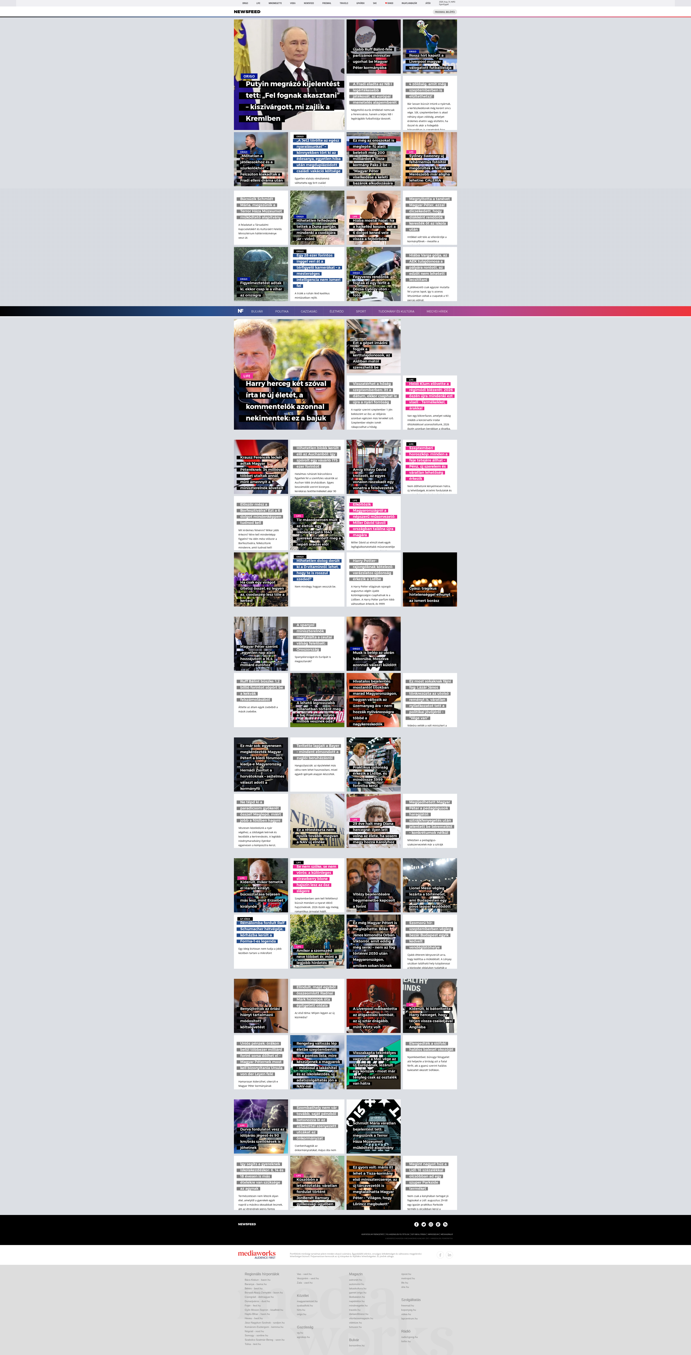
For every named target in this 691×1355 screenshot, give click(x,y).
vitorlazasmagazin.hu (361, 1318)
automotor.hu (356, 1284)
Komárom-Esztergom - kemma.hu (264, 1326)
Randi (390, 3)
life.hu (404, 1282)
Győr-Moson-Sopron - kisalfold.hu (264, 1309)
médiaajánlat (447, 1234)
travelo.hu (354, 1309)
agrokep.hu (303, 1337)
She (375, 3)
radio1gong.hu (409, 1337)
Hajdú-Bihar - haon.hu (257, 1314)
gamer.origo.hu (357, 1292)
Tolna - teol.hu (253, 1344)
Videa (292, 3)
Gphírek (360, 3)
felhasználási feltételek (397, 1234)
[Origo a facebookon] (416, 1224)
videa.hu (406, 1314)
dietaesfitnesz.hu (358, 1314)
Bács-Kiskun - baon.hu (257, 1279)
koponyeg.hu (408, 1309)
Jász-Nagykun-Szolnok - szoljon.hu (265, 1322)
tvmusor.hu (355, 1326)
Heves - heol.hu (254, 1318)
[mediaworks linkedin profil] (449, 1255)
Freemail (326, 3)
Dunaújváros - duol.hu (257, 1301)
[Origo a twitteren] (423, 1224)
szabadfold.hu (305, 1305)
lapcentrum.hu (409, 1318)
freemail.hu (407, 1305)
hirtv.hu (301, 1309)
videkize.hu (355, 1322)
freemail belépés (445, 11)
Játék (428, 3)
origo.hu (301, 1314)
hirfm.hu (406, 1341)
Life (258, 3)
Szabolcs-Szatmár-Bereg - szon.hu (264, 1339)
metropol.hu (408, 1278)
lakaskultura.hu (357, 1288)
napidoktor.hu (357, 1301)
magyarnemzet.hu (307, 1301)
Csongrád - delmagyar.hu (259, 1296)
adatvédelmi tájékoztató (372, 1234)
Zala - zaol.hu (305, 1282)
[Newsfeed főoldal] (247, 1224)
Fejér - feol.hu (253, 1305)
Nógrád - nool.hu (254, 1331)
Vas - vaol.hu (304, 1274)
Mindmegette (275, 3)
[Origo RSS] (445, 1224)
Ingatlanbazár (409, 3)
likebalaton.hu (357, 1296)
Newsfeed (309, 3)
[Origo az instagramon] (431, 1224)
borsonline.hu (357, 1345)
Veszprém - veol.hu (308, 1278)
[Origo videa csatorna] (438, 1224)
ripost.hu (406, 1274)
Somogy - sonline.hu (256, 1335)
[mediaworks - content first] (257, 1254)
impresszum (433, 1234)
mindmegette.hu (358, 1305)
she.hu (405, 1287)
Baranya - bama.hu (256, 1284)
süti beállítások (418, 1234)
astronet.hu (355, 1279)
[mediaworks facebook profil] (440, 1255)
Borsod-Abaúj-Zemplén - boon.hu (264, 1292)
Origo (245, 3)
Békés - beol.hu (254, 1288)
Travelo (344, 3)
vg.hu (300, 1332)
